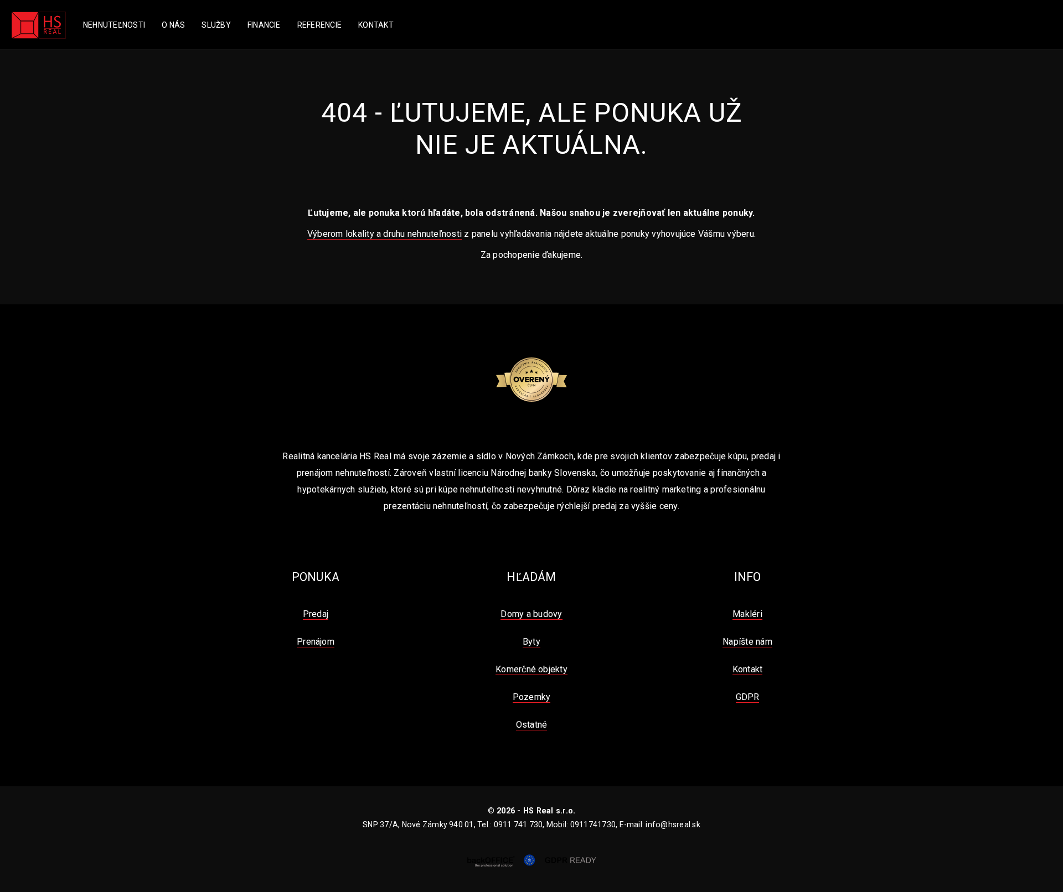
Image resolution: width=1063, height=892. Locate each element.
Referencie (319, 24)
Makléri (747, 614)
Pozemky (532, 697)
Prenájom (315, 641)
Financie (264, 24)
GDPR (748, 697)
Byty (531, 641)
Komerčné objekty (531, 669)
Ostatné (532, 724)
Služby (216, 24)
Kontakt (376, 24)
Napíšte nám (747, 641)
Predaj (315, 614)
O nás (173, 24)
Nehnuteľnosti (114, 24)
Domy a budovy (531, 614)
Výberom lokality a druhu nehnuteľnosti (384, 234)
